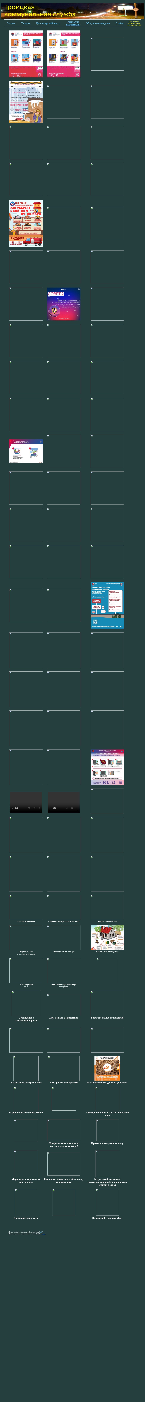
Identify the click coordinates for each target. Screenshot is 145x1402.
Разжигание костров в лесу (26, 1082)
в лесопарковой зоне (26, 954)
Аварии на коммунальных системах (63, 921)
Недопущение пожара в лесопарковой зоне (107, 1114)
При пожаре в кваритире (63, 1017)
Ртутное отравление (26, 921)
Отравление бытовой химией (26, 1112)
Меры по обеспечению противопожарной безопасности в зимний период (107, 1182)
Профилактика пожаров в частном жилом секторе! (64, 1144)
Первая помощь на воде (63, 952)
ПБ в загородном (26, 984)
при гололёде (26, 1182)
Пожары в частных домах (107, 952)
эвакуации (63, 987)
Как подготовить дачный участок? (107, 1082)
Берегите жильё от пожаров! (107, 1017)
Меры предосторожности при (63, 984)
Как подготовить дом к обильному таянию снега (64, 1180)
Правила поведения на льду (107, 1143)
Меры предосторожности (26, 1179)
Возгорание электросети (64, 1082)
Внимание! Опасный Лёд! (107, 1218)
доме (26, 987)
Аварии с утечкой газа (107, 921)
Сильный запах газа (26, 1218)
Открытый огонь (26, 952)
